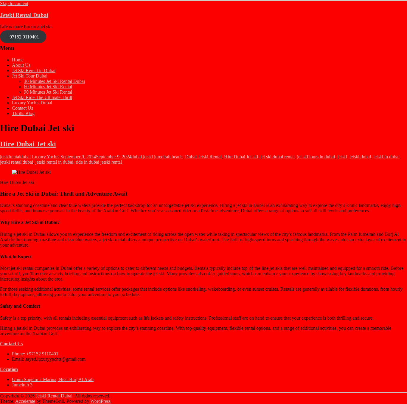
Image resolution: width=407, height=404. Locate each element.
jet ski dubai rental (277, 156)
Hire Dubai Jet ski (28, 144)
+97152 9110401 (23, 36)
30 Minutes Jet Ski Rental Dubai (54, 81)
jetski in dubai (386, 156)
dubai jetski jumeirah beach (157, 156)
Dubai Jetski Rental (203, 156)
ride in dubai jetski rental (99, 162)
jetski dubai (360, 156)
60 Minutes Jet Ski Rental (48, 86)
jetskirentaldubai (15, 156)
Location (9, 369)
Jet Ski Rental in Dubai (33, 70)
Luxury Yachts (45, 156)
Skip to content (14, 3)
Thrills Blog (23, 113)
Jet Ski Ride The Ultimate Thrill (42, 97)
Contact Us (22, 108)
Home (18, 59)
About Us (21, 65)
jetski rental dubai (16, 162)
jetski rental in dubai (54, 162)
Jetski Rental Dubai (24, 15)
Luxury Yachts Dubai (32, 102)
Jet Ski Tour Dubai (29, 75)
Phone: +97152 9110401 (35, 353)
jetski (342, 156)
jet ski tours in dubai (316, 156)
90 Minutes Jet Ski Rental (48, 92)
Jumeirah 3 (22, 384)
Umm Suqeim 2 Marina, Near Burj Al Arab (53, 379)
